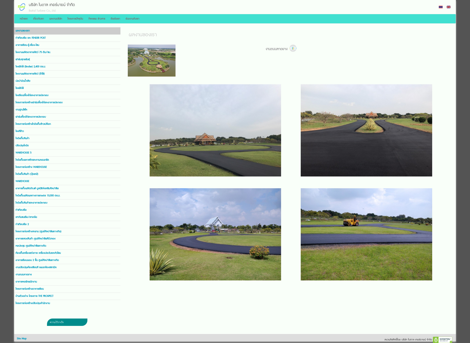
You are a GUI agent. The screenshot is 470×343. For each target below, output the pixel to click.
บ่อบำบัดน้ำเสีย (23, 81)
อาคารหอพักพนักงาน (26, 282)
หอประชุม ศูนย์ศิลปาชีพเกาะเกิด (31, 246)
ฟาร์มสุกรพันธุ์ (23, 59)
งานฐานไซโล (21, 110)
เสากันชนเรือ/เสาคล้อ (26, 217)
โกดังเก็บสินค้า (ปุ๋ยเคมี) (27, 174)
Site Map (22, 339)
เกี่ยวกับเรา (38, 19)
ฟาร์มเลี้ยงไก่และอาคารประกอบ (31, 117)
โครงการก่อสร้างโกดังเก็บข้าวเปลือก (33, 124)
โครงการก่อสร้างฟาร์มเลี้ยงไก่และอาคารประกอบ (39, 102)
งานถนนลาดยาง (24, 275)
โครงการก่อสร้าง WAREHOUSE (31, 167)
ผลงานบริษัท (55, 19)
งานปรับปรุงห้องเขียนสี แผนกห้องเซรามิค (36, 267)
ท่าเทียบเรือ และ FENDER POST (31, 38)
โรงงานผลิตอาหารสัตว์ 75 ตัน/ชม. (33, 52)
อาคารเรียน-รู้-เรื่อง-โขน (27, 45)
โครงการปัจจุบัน (75, 19)
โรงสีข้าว (20, 131)
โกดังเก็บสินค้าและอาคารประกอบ (31, 203)
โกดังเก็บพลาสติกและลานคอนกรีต (32, 160)
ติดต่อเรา (115, 19)
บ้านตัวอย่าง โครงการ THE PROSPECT (34, 296)
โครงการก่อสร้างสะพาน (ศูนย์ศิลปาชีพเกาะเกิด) (38, 231)
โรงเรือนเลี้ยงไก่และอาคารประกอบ (32, 95)
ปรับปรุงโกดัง (22, 146)
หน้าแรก (24, 19)
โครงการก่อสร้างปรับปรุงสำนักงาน (33, 303)
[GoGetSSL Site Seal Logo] (442, 340)
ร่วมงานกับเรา (132, 19)
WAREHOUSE (22, 181)
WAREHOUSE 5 (23, 153)
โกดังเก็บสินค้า (22, 138)
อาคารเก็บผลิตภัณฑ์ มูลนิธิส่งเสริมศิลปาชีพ (37, 188)
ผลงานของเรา (23, 31)
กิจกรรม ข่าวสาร (96, 19)
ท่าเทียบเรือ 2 (22, 224)
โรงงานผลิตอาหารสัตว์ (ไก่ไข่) (30, 74)
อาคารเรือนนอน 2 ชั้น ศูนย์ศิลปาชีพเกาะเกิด (37, 260)
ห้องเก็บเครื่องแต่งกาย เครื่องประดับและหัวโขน (38, 253)
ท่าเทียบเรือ (21, 210)
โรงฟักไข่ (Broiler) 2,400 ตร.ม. (31, 67)
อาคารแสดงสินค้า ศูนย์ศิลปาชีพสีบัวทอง (35, 239)
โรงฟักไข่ (20, 88)
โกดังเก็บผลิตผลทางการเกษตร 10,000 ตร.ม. (38, 196)
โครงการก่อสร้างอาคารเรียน (30, 289)
